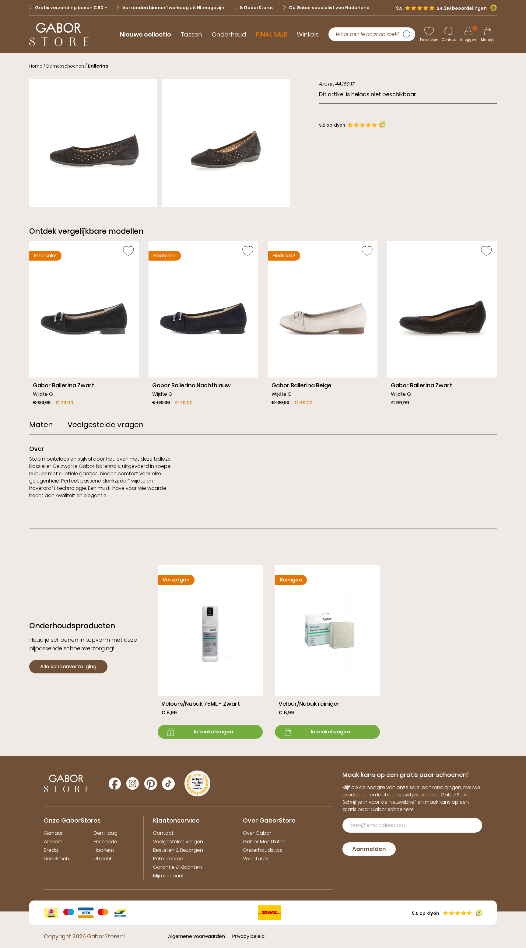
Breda (51, 850)
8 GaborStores (257, 8)
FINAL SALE (271, 34)
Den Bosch (56, 858)
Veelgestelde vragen (178, 841)
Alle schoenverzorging (68, 666)
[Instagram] (132, 783)
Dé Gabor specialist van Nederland (329, 8)
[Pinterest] (150, 783)
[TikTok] (168, 783)
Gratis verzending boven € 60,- (71, 8)
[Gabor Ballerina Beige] (322, 325)
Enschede (105, 841)
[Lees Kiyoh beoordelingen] (382, 124)
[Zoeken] (409, 34)
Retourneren (168, 858)
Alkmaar (53, 833)
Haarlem (104, 850)
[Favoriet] (128, 251)
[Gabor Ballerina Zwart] (84, 325)
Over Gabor (257, 833)
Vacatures (255, 858)
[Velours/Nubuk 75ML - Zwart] (210, 652)
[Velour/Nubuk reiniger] (327, 652)
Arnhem (53, 841)
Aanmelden (369, 849)
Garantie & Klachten (177, 867)
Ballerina (98, 66)
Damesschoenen (65, 66)
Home (35, 66)
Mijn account (168, 875)
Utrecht (103, 858)
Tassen (191, 34)
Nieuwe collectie (145, 34)
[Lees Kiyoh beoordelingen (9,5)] (492, 8)
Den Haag (105, 833)
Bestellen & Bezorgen (178, 850)
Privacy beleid (248, 936)
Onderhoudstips (262, 850)
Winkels (308, 34)
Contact (163, 833)
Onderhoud (229, 34)
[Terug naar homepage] (59, 34)
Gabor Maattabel (264, 841)
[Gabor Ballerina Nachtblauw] (203, 325)
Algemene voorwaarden (196, 936)
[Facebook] (115, 784)
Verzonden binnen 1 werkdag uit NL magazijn (173, 8)
